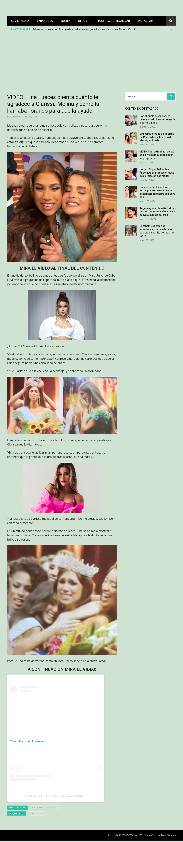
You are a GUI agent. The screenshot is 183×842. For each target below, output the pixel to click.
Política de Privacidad (114, 21)
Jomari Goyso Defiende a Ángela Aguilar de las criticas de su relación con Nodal (157, 172)
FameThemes (168, 835)
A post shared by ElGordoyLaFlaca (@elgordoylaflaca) (55, 795)
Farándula (45, 21)
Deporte (84, 21)
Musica (65, 21)
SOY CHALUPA (20, 21)
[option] (103, 29)
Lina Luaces (37, 813)
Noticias (51, 807)
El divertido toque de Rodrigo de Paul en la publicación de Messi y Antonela (157, 137)
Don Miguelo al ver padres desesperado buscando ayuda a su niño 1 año (157, 119)
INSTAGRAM (145, 21)
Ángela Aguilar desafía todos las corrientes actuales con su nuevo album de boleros (157, 211)
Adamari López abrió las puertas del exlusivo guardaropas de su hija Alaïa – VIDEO (84, 29)
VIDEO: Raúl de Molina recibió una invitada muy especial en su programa (157, 155)
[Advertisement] (91, 60)
